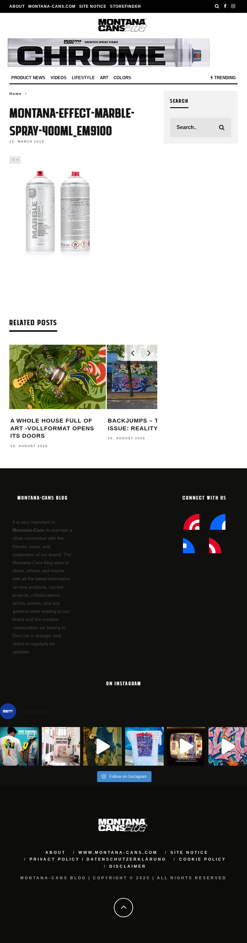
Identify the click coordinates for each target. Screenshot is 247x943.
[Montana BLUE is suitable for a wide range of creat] (227, 746)
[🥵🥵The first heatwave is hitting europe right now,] (186, 746)
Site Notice (92, 6)
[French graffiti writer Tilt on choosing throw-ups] (102, 746)
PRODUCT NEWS (28, 77)
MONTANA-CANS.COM (52, 6)
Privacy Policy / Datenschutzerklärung (98, 859)
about (55, 852)
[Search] (217, 6)
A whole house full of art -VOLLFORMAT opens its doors (52, 428)
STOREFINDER (125, 6)
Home (15, 94)
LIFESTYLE (83, 77)
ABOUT (17, 6)
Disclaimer (127, 866)
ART (104, 77)
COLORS (122, 77)
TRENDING (224, 77)
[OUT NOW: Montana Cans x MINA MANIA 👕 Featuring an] (19, 746)
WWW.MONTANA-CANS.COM (118, 852)
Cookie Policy (202, 859)
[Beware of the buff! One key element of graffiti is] (61, 746)
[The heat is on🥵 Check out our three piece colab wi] (144, 746)
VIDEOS (58, 77)
